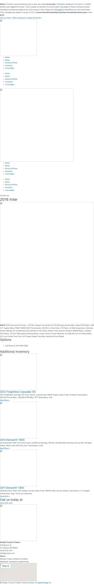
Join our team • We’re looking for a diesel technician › (21, 18)
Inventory (9, 65)
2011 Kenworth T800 (12, 487)
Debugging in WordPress (64, 10)
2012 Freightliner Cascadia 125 (18, 391)
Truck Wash (9, 68)
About (7, 60)
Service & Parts (11, 63)
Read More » (5, 400)
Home (7, 57)
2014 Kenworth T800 (12, 439)
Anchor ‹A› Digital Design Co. (40, 583)
